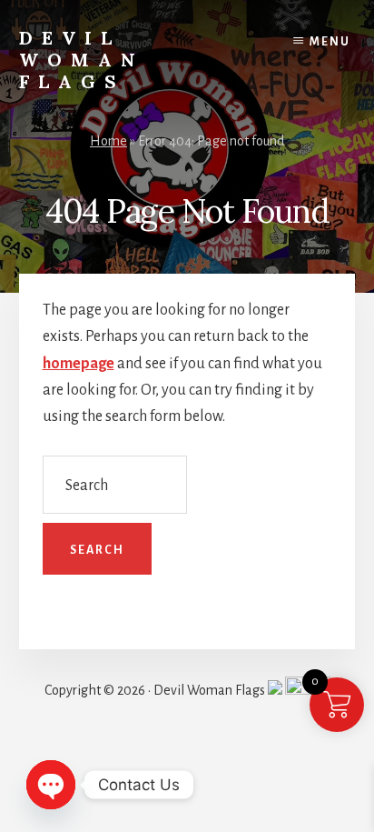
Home (108, 141)
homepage (78, 364)
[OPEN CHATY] (50, 784)
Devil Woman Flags (81, 59)
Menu (330, 41)
